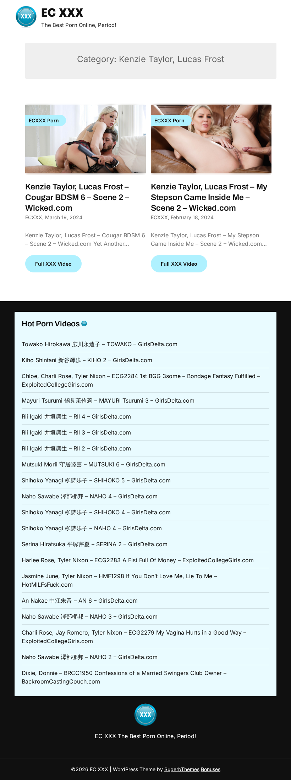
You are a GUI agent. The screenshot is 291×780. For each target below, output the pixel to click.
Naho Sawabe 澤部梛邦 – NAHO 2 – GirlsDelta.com (90, 656)
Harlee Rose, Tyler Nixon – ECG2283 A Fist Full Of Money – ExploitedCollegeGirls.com (138, 560)
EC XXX (62, 14)
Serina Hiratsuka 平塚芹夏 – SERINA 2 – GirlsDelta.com (95, 544)
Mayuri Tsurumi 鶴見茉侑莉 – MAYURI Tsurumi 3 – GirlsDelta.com (108, 400)
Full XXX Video (53, 264)
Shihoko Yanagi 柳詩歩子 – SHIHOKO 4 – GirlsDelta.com (96, 512)
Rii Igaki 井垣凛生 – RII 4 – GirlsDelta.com (76, 416)
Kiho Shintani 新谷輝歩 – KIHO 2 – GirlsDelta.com (87, 360)
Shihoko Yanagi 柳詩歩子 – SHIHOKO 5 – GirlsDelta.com (96, 480)
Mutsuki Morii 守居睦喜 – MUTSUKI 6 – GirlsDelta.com (93, 464)
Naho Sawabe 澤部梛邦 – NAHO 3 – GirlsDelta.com (90, 616)
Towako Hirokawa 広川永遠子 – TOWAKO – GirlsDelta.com (99, 344)
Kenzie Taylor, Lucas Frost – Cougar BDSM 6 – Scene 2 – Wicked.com (77, 197)
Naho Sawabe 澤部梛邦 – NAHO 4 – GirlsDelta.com (90, 496)
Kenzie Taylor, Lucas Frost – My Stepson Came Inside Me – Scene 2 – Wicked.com (209, 197)
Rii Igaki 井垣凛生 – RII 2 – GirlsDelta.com (76, 448)
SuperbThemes (181, 769)
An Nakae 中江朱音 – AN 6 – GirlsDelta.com (80, 600)
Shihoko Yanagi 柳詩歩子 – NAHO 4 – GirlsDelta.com (92, 528)
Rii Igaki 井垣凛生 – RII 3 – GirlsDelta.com (76, 432)
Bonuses (210, 769)
